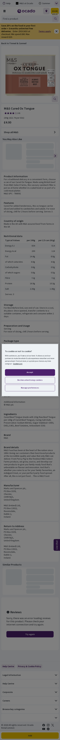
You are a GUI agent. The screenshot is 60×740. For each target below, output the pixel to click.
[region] (29, 370)
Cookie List (17, 364)
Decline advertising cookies (30, 380)
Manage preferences (30, 388)
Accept (30, 372)
